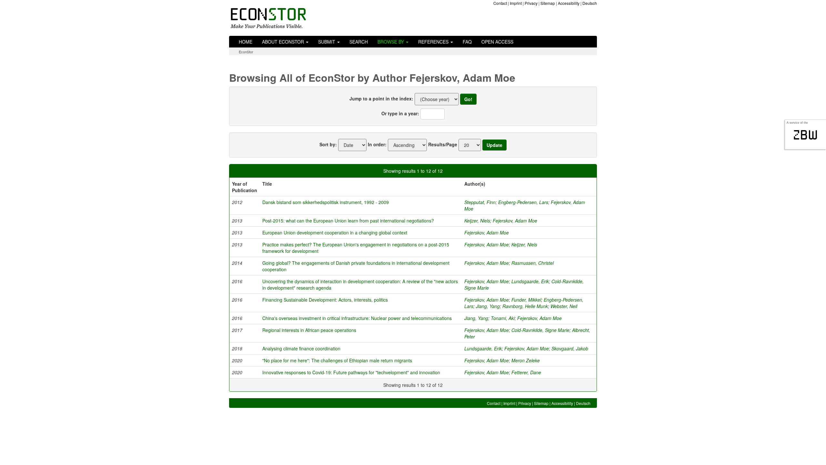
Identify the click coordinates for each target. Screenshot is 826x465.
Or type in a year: (400, 113)
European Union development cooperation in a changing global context (334, 232)
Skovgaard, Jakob (569, 348)
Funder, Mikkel (526, 299)
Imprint (516, 3)
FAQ (467, 41)
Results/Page (442, 144)
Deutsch (589, 3)
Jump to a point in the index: (381, 98)
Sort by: (328, 144)
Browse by (391, 41)
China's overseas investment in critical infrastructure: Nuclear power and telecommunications (357, 318)
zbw (805, 135)
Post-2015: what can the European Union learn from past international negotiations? (348, 220)
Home (245, 41)
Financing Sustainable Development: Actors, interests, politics (325, 299)
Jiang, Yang (488, 306)
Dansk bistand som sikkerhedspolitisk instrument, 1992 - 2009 (325, 202)
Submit (327, 41)
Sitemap (547, 3)
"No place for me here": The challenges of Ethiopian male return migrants (337, 360)
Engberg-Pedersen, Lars (523, 202)
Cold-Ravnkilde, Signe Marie (540, 330)
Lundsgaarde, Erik (530, 281)
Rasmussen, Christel (532, 263)
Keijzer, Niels (477, 220)
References (434, 41)
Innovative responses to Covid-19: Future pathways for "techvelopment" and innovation (351, 372)
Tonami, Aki (503, 318)
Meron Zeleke (525, 360)
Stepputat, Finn (480, 202)
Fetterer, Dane (526, 372)
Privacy (531, 3)
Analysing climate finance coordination (301, 348)
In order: (377, 144)
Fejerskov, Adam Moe (515, 220)
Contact (500, 3)
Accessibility (568, 3)
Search (358, 41)
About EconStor (283, 41)
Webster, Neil (563, 306)
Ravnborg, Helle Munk (525, 306)
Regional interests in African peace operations (309, 330)
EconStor (246, 51)
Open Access (497, 41)
